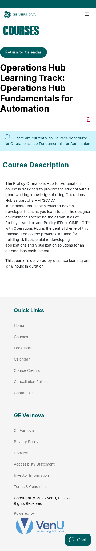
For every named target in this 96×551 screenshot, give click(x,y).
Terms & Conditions (30, 486)
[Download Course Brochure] (89, 119)
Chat (80, 539)
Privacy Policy (26, 441)
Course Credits (27, 370)
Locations (22, 348)
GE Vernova (24, 430)
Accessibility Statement (34, 464)
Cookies (21, 453)
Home (19, 325)
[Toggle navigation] (87, 14)
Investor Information (31, 475)
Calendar (22, 359)
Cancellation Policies (31, 381)
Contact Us (23, 392)
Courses (21, 336)
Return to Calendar (23, 52)
